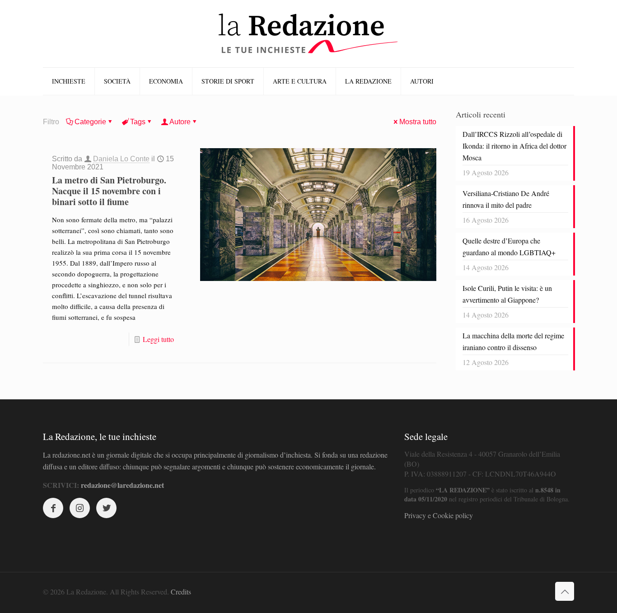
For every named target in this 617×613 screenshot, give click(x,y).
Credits (181, 591)
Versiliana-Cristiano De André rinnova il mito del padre (506, 199)
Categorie (90, 122)
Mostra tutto (417, 122)
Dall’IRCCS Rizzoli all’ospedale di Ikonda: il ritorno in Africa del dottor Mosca (514, 145)
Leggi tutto (158, 339)
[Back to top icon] (564, 591)
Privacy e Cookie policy (438, 515)
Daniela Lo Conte (121, 159)
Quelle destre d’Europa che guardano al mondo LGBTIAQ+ (509, 246)
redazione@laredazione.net (122, 485)
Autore (180, 122)
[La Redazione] (308, 33)
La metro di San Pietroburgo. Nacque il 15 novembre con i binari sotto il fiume (109, 190)
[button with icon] (53, 508)
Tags (137, 122)
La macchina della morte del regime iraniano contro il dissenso (513, 341)
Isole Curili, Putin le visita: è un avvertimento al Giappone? (507, 293)
